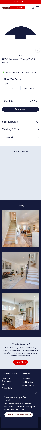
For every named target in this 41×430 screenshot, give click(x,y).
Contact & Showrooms (6, 379)
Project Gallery (7, 388)
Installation (26, 378)
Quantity (8, 83)
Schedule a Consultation (18, 414)
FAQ (3, 384)
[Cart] (32, 7)
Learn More (20, 362)
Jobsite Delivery (28, 385)
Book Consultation (17, 7)
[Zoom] (38, 50)
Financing (25, 389)
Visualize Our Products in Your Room (20, 2)
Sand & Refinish (28, 382)
